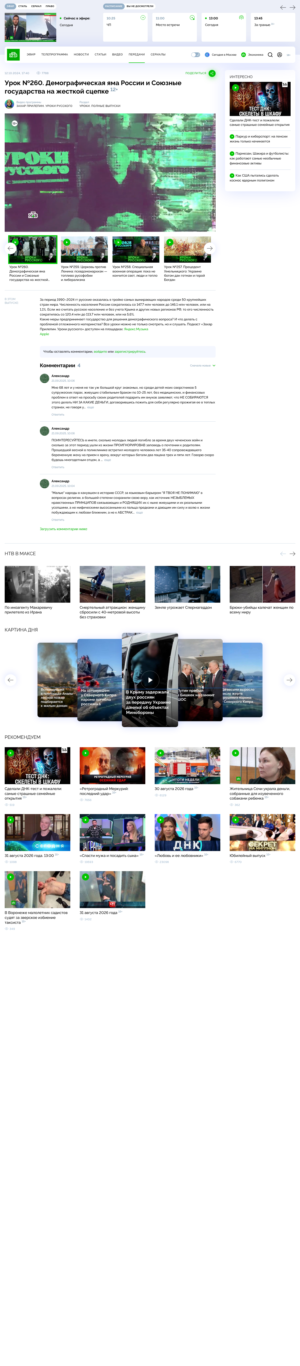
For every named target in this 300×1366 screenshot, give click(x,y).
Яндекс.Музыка (136, 329)
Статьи (100, 54)
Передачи (137, 54)
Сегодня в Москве (224, 54)
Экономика (255, 54)
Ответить (58, 414)
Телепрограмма (54, 54)
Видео (117, 54)
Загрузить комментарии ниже (63, 529)
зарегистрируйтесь (130, 352)
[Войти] (279, 54)
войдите (100, 352)
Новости (81, 54)
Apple (44, 334)
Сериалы (158, 54)
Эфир (31, 54)
